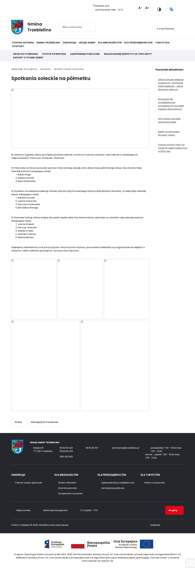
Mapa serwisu (23, 510)
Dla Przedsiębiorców (138, 42)
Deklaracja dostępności (55, 510)
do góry (172, 510)
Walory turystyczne (154, 482)
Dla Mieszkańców (110, 42)
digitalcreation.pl (173, 525)
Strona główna (23, 42)
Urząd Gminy (87, 42)
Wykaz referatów (67, 482)
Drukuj (18, 422)
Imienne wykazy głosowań (28, 482)
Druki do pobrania (25, 54)
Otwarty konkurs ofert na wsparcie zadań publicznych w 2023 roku (173, 148)
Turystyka (162, 42)
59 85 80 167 (92, 447)
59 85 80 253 (66, 451)
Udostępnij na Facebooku (44, 422)
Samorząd (69, 42)
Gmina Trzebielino (48, 42)
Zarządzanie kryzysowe (70, 493)
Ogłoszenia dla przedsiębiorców (117, 482)
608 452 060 (66, 456)
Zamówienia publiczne (85, 54)
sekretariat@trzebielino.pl (125, 447)
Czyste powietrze (54, 54)
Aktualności (45, 69)
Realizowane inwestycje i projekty (128, 54)
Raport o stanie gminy (28, 57)
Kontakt (18, 46)
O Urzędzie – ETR (89, 510)
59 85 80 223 (66, 447)
